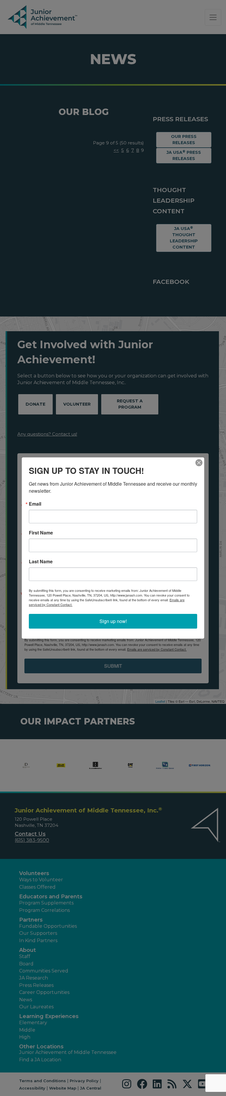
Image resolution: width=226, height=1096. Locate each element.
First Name (41, 532)
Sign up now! (113, 621)
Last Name (41, 561)
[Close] (198, 462)
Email (35, 504)
